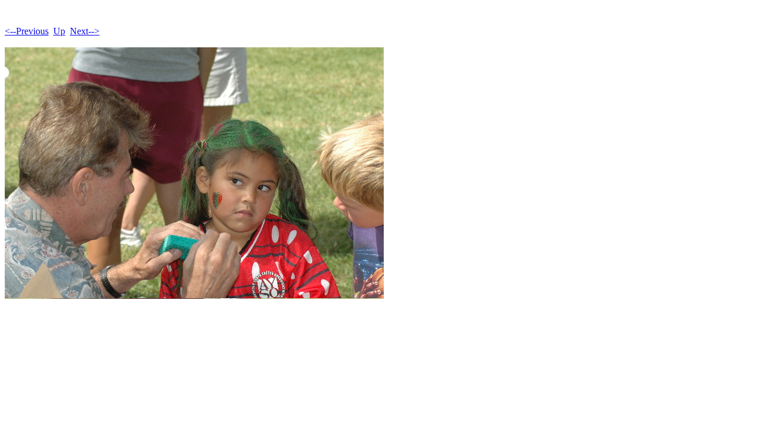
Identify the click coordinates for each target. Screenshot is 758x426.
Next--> (84, 31)
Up (59, 31)
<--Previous (27, 31)
